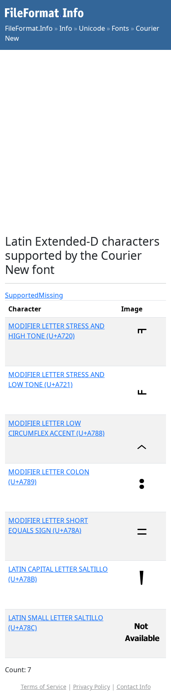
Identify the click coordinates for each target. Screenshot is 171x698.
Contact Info (134, 687)
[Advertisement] (85, 142)
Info (65, 28)
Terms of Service (43, 687)
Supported (22, 295)
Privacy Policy (91, 687)
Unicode (92, 28)
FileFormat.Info (29, 28)
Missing (51, 295)
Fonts (120, 28)
